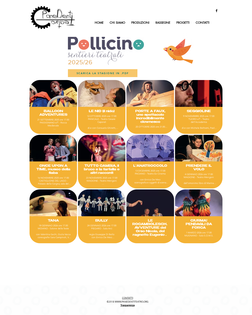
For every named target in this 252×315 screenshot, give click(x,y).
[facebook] (217, 11)
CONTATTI (127, 297)
